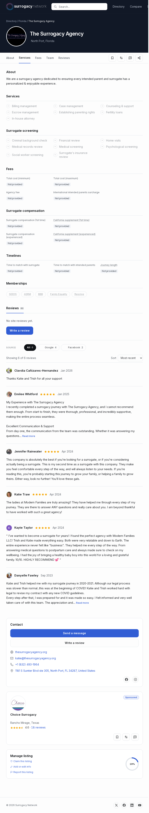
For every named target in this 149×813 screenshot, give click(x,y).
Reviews (64, 57)
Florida (22, 21)
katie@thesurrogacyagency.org (35, 658)
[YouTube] (140, 805)
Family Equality (58, 294)
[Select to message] (130, 58)
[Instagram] (135, 679)
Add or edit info (22, 766)
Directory (119, 6)
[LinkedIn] (132, 805)
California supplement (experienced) (74, 234)
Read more (28, 436)
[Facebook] (126, 679)
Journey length (108, 265)
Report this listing (23, 772)
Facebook (75, 347)
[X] (116, 805)
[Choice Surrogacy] (74, 718)
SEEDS (13, 294)
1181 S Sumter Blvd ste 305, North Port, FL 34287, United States (55, 670)
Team (50, 57)
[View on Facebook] (76, 370)
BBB (40, 294)
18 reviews (38, 727)
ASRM (27, 294)
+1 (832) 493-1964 (27, 664)
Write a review (20, 330)
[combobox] (81, 6)
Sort (113, 358)
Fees (38, 57)
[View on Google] (73, 394)
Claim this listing (22, 761)
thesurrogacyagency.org (31, 652)
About (10, 57)
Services (24, 57)
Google (50, 347)
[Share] (139, 58)
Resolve (79, 294)
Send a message (74, 633)
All (30, 347)
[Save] (112, 58)
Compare (136, 6)
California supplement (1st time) (71, 220)
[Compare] (121, 58)
